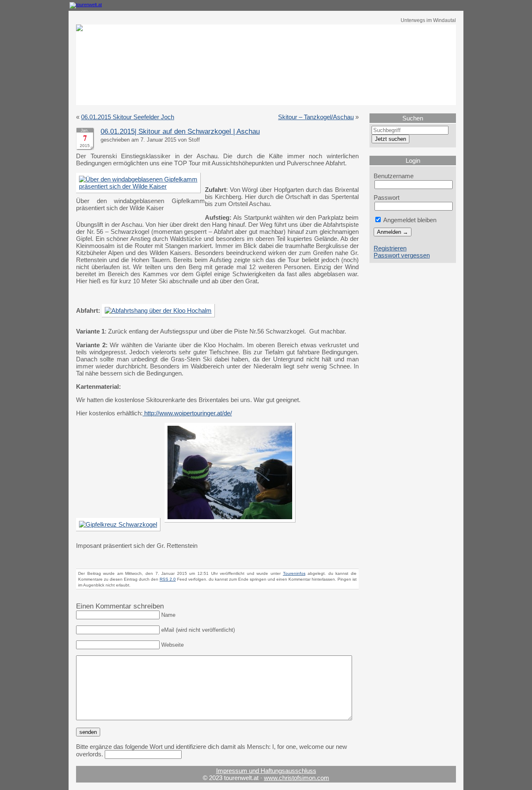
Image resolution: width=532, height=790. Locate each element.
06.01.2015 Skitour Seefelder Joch (127, 116)
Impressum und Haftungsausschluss (266, 770)
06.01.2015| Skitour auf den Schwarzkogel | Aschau (180, 131)
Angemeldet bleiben (409, 219)
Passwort (386, 197)
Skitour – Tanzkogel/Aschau (316, 116)
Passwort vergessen (402, 255)
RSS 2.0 (168, 579)
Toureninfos (294, 573)
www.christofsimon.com (296, 777)
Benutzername (394, 175)
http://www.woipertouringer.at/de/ (187, 413)
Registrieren (390, 248)
